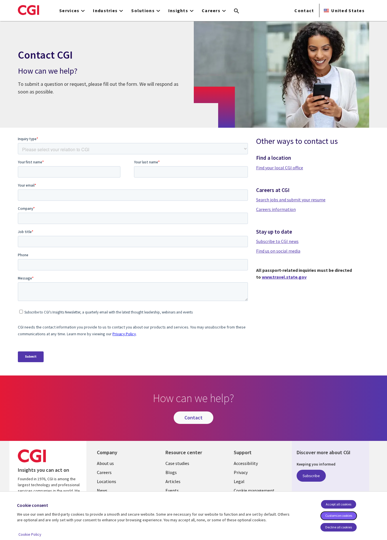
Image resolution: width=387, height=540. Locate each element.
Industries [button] (105, 10)
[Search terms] (236, 11)
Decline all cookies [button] (338, 527)
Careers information (276, 209)
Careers (104, 472)
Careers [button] (211, 10)
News (102, 490)
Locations (106, 481)
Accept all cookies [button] (338, 504)
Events (172, 490)
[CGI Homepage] (28, 10)
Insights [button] (178, 10)
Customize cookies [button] (338, 515)
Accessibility (246, 463)
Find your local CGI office (279, 167)
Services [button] (69, 10)
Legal (239, 481)
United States (348, 10)
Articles (172, 481)
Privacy (241, 472)
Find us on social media (278, 251)
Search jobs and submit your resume (291, 199)
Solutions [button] (143, 10)
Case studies (177, 463)
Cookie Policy (29, 534)
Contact (304, 10)
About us (105, 463)
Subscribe (311, 475)
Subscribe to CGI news (277, 241)
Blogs (171, 472)
